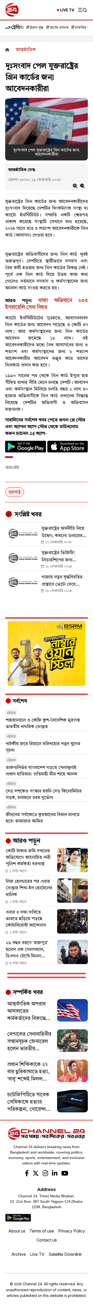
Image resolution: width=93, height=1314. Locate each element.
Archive (18, 1254)
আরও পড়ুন (25, 841)
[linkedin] (54, 1174)
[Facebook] (27, 1174)
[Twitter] (36, 1174)
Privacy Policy (71, 1231)
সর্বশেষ (19, 701)
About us (16, 1231)
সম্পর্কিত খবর (27, 992)
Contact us (46, 1240)
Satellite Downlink (65, 1254)
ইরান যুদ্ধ (36, 28)
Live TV (37, 1254)
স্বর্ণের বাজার (59, 28)
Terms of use (41, 1231)
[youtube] (64, 1174)
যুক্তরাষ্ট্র (15, 492)
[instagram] (45, 1174)
